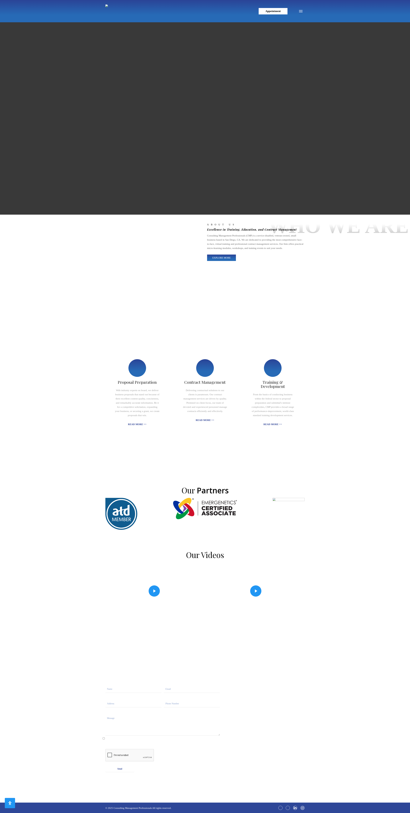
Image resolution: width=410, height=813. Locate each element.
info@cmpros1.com (254, 729)
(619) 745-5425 (252, 743)
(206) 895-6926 (252, 747)
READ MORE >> (137, 424)
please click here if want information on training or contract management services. (130, 740)
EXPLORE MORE (221, 257)
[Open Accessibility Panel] (10, 803)
